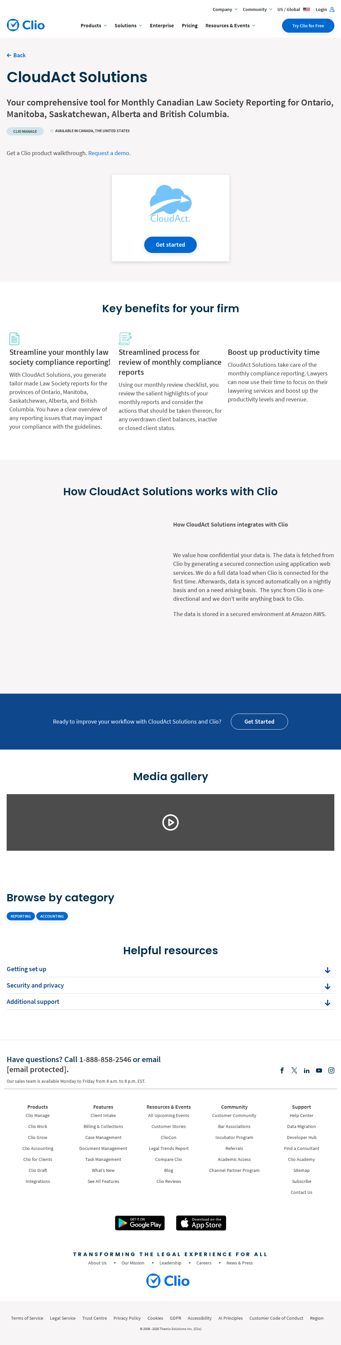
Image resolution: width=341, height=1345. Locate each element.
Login (322, 9)
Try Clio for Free (308, 26)
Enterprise (162, 25)
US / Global (289, 9)
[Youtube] (319, 1071)
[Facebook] (282, 1071)
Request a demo (108, 153)
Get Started (259, 721)
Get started (170, 244)
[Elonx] (294, 1071)
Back (19, 55)
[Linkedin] (307, 1071)
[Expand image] (170, 822)
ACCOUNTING (52, 916)
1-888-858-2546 (105, 1059)
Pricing (189, 25)
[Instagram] (331, 1071)
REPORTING (21, 916)
